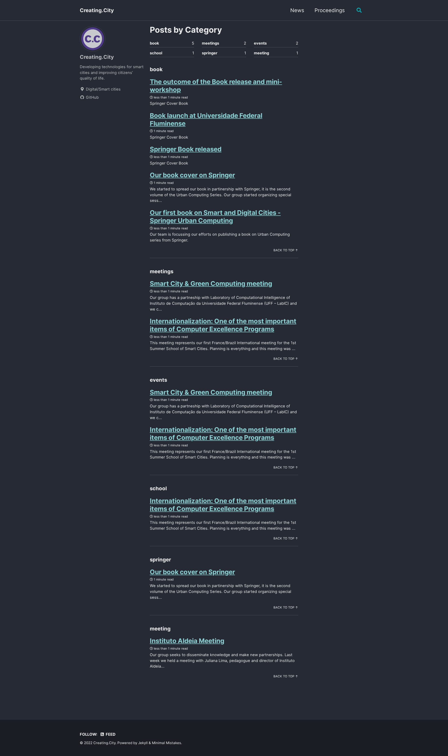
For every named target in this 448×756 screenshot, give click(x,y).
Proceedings (330, 10)
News (297, 10)
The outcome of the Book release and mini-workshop (216, 86)
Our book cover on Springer (192, 175)
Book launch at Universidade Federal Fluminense (206, 119)
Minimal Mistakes (166, 743)
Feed (110, 734)
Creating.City (97, 10)
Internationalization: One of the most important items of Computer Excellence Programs (223, 325)
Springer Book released (185, 149)
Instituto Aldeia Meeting (187, 641)
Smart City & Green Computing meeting (211, 283)
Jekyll (143, 743)
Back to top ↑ (285, 250)
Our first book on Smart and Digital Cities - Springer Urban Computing (215, 216)
